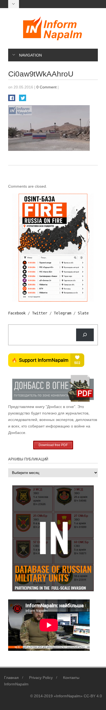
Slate (83, 313)
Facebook (17, 313)
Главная (11, 677)
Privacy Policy (41, 677)
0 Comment (46, 87)
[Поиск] (85, 335)
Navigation (30, 55)
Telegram (62, 313)
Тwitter (39, 313)
